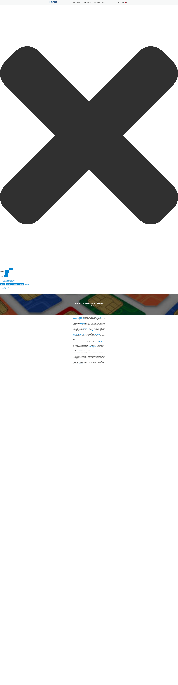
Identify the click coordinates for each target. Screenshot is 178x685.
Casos (95, 2)
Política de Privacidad (5, 287)
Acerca (74, 2)
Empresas (78, 2)
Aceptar (2, 284)
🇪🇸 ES (126, 2)
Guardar (21, 284)
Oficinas (98, 2)
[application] (80, 2)
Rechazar (8, 284)
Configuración (15, 284)
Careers (119, 2)
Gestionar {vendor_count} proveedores (8, 280)
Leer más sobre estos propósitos (7, 281)
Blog (123, 2)
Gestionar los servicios (6, 279)
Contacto (103, 2)
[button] (89, 135)
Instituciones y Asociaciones (86, 2)
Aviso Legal (4, 288)
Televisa (79, 350)
